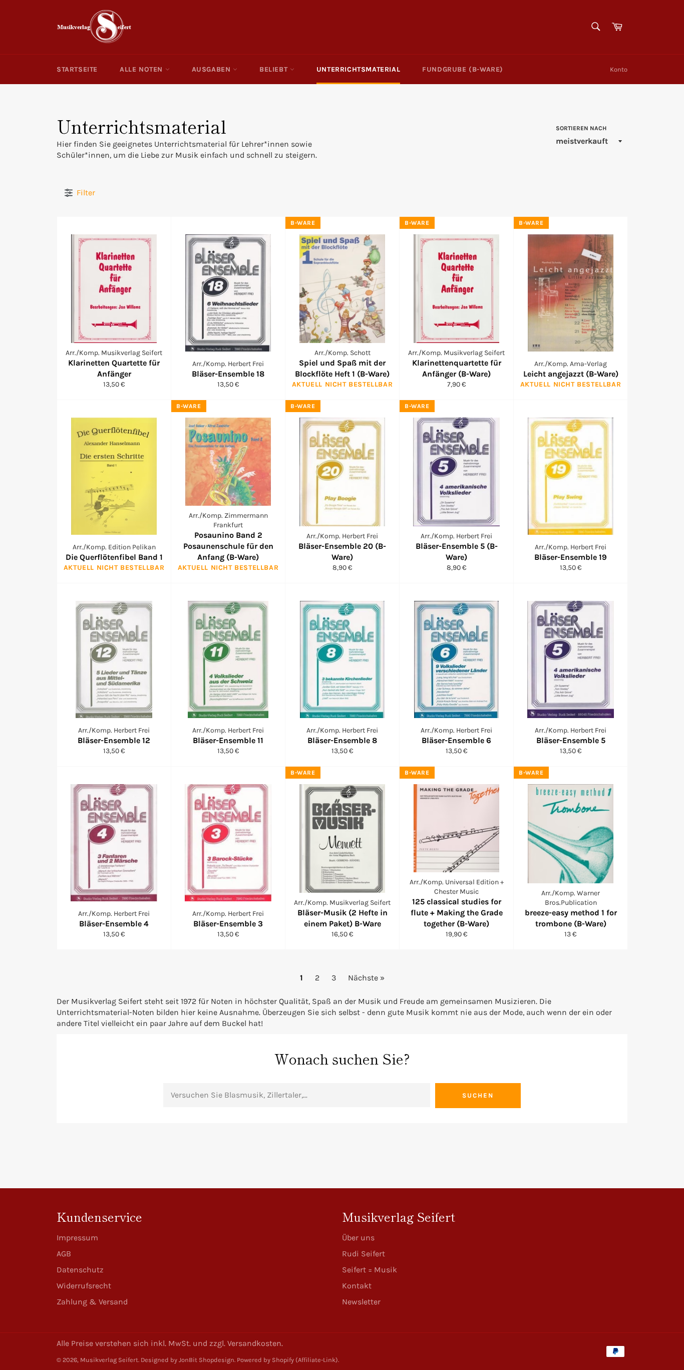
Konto (618, 69)
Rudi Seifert (363, 1253)
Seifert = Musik (369, 1269)
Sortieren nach (581, 128)
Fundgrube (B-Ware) (462, 69)
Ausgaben (212, 69)
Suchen (478, 1095)
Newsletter (361, 1301)
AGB (64, 1253)
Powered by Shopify (265, 1359)
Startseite (77, 69)
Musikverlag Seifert (109, 1359)
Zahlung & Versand (92, 1301)
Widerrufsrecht (84, 1285)
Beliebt (274, 69)
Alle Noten (142, 69)
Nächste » (366, 977)
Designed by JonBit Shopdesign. (188, 1359)
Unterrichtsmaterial (358, 69)
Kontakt (357, 1285)
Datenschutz (80, 1269)
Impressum (77, 1237)
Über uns (358, 1237)
